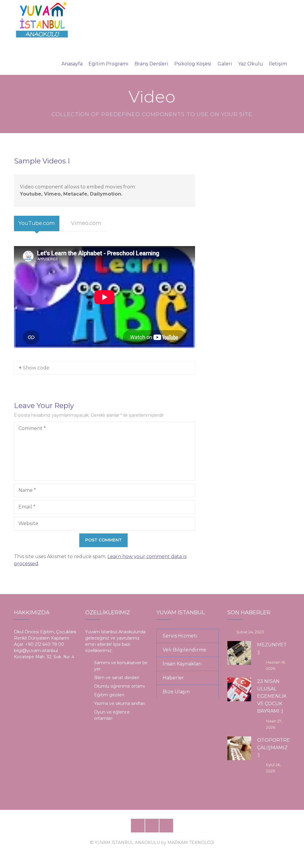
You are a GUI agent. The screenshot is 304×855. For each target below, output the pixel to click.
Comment (32, 428)
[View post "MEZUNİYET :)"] (239, 653)
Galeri (225, 64)
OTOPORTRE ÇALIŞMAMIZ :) (273, 747)
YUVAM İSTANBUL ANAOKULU (127, 842)
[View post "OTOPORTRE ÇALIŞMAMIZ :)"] (239, 748)
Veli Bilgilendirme (184, 650)
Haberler (173, 678)
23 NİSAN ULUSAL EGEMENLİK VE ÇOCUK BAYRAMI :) (271, 696)
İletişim (278, 64)
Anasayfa (72, 64)
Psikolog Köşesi (192, 64)
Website (28, 523)
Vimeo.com (86, 223)
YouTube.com (36, 223)
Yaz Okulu (250, 64)
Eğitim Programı (108, 64)
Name (27, 490)
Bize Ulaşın (176, 692)
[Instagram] (166, 825)
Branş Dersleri (151, 64)
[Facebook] (138, 825)
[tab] (36, 223)
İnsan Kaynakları (182, 664)
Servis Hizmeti (180, 636)
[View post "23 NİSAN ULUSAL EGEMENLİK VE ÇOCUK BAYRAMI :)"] (239, 689)
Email (26, 507)
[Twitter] (152, 825)
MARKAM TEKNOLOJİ (190, 842)
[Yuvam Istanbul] (42, 18)
